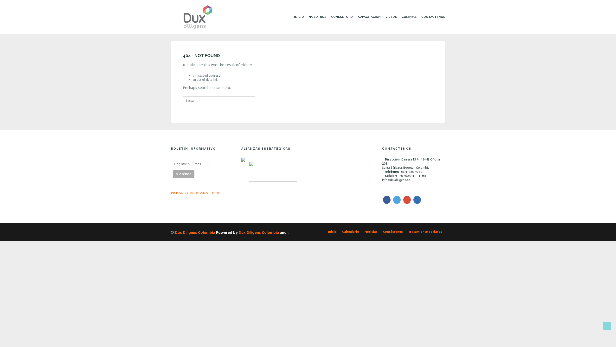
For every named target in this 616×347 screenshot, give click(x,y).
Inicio (299, 17)
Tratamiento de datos (425, 232)
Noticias (371, 232)
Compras (409, 17)
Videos (391, 17)
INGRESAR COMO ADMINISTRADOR (195, 193)
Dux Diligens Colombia (195, 232)
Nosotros (317, 17)
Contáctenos (433, 17)
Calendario (350, 232)
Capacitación (369, 17)
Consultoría (342, 17)
